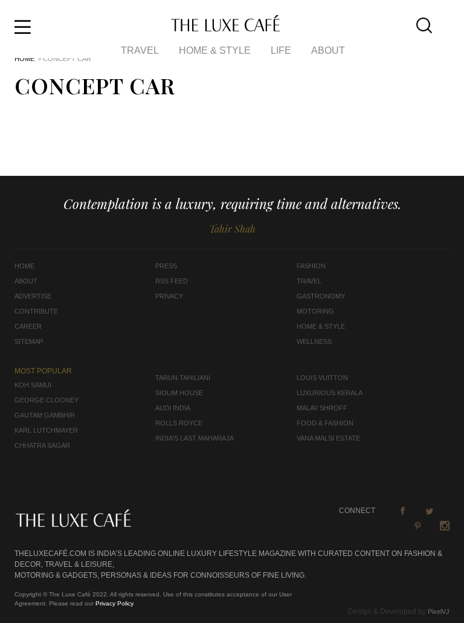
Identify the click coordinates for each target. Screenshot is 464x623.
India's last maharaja (194, 438)
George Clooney (46, 400)
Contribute (36, 311)
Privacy (169, 296)
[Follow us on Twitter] (429, 510)
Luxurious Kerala (329, 392)
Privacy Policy (114, 603)
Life (281, 50)
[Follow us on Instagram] (445, 526)
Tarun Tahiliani (182, 377)
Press (166, 266)
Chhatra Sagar (42, 445)
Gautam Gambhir (44, 415)
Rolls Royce (178, 423)
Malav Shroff (322, 408)
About (328, 50)
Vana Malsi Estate (328, 438)
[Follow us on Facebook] (402, 510)
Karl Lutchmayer (46, 430)
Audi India (172, 408)
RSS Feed (171, 281)
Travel (140, 50)
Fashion (311, 266)
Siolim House (179, 392)
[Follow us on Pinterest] (417, 526)
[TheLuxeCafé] (225, 28)
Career (28, 326)
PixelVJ (439, 611)
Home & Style (215, 50)
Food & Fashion (325, 423)
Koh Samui (32, 385)
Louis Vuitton (322, 377)
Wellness (314, 341)
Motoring (315, 311)
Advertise (32, 296)
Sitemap (28, 341)
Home (24, 58)
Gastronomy (321, 296)
